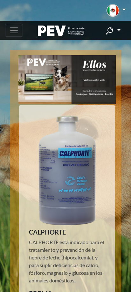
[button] (116, 11)
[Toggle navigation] (14, 30)
